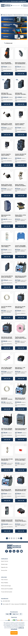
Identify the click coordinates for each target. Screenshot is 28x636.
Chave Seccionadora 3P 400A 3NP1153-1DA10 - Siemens (21, 429)
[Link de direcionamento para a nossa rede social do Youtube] (21, 551)
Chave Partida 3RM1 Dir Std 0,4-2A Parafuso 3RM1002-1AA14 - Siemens (7, 277)
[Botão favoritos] (11, 49)
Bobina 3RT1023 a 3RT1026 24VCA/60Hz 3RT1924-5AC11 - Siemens (20, 185)
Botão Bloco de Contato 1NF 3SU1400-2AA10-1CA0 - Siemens (20, 521)
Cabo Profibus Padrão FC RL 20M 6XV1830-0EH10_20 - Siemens (6, 368)
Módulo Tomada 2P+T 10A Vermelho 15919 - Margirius (20, 460)
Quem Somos (4, 561)
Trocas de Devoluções (6, 591)
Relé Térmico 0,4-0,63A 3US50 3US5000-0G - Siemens (20, 277)
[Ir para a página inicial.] (5, 5)
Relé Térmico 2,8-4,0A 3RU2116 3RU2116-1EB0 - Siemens (7, 338)
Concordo (14, 633)
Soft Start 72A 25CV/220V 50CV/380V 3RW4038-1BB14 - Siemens (6, 94)
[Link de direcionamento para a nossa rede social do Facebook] (6, 551)
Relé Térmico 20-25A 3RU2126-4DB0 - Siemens (20, 307)
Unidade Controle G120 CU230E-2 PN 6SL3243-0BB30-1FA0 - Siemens (6, 521)
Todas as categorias (8, 14)
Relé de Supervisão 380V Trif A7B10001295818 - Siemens (6, 216)
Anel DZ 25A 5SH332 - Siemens (6, 307)
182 (19, 538)
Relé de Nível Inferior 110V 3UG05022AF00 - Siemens (20, 63)
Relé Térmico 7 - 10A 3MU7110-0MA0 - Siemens (20, 368)
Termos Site (4, 570)
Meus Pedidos (4, 582)
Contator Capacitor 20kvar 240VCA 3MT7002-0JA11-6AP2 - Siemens (6, 155)
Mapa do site (4, 567)
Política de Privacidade (7, 588)
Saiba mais (6, 73)
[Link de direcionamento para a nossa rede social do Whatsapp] (17, 551)
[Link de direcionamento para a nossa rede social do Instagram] (10, 551)
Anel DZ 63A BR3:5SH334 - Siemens (6, 399)
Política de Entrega (6, 585)
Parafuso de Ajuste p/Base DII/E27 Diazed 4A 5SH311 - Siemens (20, 338)
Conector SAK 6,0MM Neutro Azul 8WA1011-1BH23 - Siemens (20, 246)
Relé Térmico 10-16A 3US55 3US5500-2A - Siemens (6, 490)
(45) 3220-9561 (6, 601)
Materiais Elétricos (18, 14)
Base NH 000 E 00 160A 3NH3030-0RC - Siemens (7, 460)
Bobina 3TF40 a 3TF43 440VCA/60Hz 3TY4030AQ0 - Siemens (21, 216)
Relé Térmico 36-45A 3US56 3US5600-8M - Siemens (20, 399)
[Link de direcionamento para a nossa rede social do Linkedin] (14, 551)
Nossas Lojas (4, 564)
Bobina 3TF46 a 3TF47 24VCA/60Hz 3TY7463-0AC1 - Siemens (6, 185)
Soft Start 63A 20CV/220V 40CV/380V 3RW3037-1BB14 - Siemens (20, 94)
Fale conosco (4, 579)
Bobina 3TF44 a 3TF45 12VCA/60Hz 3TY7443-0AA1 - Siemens (6, 124)
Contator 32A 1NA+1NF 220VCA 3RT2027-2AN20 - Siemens (20, 155)
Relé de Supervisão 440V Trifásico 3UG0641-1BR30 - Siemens (6, 246)
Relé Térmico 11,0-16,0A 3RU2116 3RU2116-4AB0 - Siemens (20, 490)
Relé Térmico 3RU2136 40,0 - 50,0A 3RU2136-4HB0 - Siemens (6, 429)
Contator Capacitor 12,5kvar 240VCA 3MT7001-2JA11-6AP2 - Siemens (20, 124)
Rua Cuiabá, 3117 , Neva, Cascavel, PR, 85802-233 (14, 604)
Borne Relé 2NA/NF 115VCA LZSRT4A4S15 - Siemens (6, 63)
